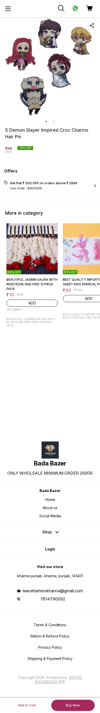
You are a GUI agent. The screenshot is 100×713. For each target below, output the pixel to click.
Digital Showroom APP (58, 679)
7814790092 (52, 599)
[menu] (8, 8)
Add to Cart (27, 705)
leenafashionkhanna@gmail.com (53, 590)
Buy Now (73, 705)
